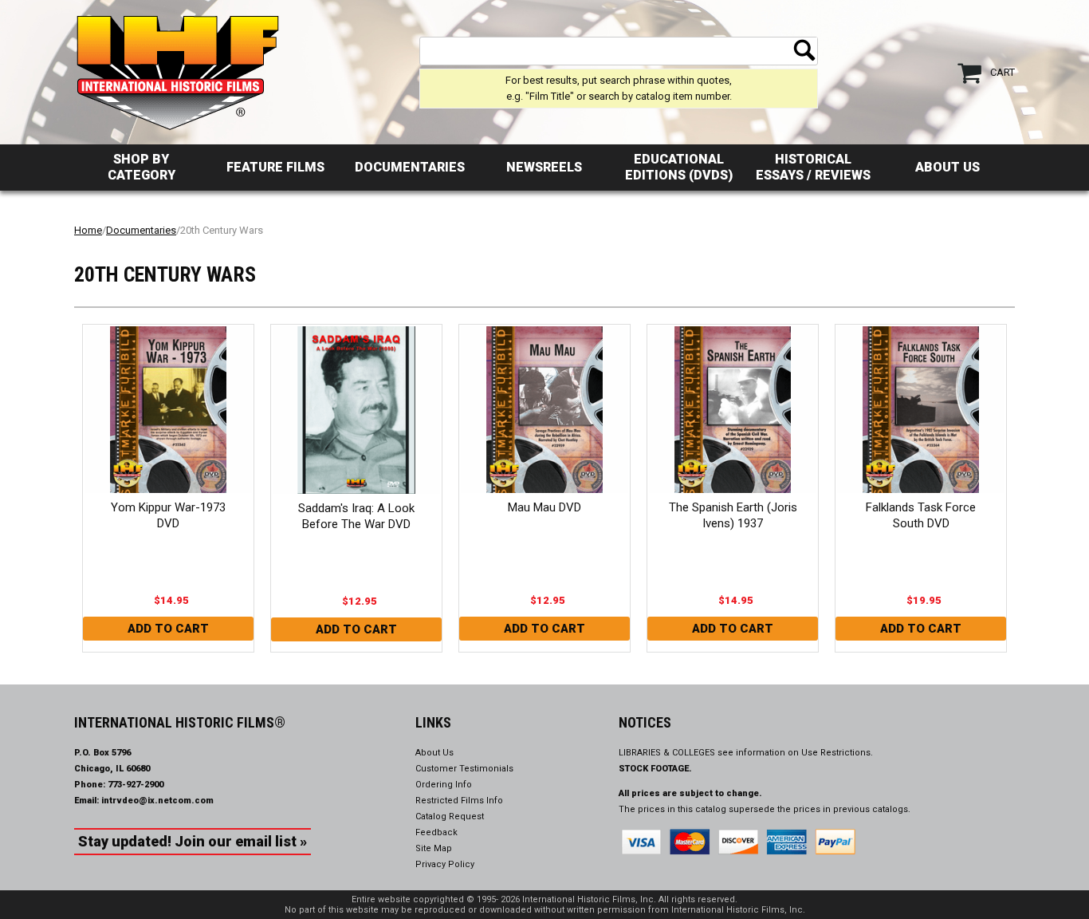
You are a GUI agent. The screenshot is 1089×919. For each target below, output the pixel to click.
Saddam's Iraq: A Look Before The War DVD (356, 516)
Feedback (436, 832)
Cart (1002, 72)
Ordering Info (443, 784)
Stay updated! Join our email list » (192, 841)
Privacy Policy (444, 864)
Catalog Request (449, 816)
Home (88, 230)
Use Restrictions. (837, 752)
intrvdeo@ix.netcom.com (157, 800)
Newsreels (544, 167)
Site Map (433, 848)
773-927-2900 (135, 784)
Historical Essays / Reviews (813, 167)
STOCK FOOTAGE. (655, 768)
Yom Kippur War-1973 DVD (168, 515)
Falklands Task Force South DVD (921, 515)
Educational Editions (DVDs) (679, 167)
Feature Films (275, 167)
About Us (947, 167)
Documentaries (410, 167)
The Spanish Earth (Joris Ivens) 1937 (733, 515)
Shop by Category (141, 167)
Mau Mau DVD (544, 507)
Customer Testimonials (464, 768)
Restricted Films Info (459, 800)
